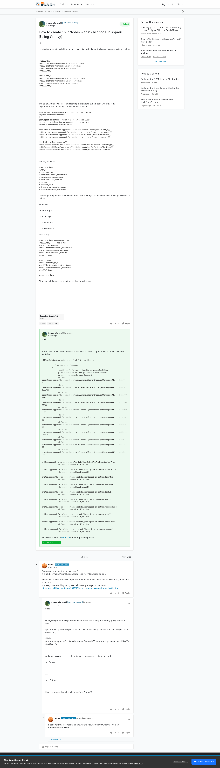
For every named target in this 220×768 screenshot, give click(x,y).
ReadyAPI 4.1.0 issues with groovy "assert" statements (161, 40)
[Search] (163, 4)
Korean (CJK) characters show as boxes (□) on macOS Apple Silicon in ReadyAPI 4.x (161, 29)
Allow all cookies (204, 762)
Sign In (180, 4)
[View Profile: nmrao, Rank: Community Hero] (44, 565)
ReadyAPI (58, 11)
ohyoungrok (157, 33)
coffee (154, 82)
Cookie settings (181, 762)
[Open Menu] (182, 11)
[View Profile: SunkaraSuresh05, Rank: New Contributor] (42, 24)
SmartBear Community (44, 11)
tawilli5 (155, 94)
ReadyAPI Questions (71, 11)
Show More (56, 739)
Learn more (138, 763)
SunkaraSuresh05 (54, 23)
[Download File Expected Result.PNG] (62, 317)
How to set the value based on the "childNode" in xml (157, 101)
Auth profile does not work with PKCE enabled (158, 52)
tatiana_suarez (159, 56)
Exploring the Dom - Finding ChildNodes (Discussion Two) (160, 89)
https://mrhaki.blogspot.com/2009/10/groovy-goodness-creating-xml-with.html (80, 588)
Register (171, 4)
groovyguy (157, 45)
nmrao (66, 537)
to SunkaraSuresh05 (85, 718)
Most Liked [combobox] (128, 557)
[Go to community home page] (45, 4)
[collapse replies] (36, 564)
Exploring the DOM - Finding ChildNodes (160, 79)
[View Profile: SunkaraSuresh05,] (44, 334)
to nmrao (68, 333)
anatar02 (157, 105)
